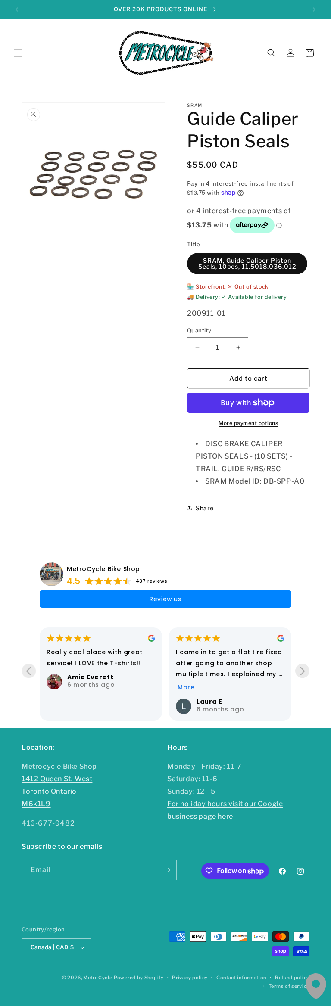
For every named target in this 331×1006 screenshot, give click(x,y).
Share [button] (205, 508)
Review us (165, 599)
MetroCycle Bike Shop (103, 569)
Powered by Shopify (139, 978)
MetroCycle (97, 978)
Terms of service (289, 986)
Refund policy (292, 978)
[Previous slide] (29, 671)
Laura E (209, 702)
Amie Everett (90, 677)
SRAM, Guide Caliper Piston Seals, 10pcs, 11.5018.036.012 (247, 263)
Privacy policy (190, 978)
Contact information (241, 978)
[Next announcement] (314, 9)
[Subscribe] (166, 870)
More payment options (248, 423)
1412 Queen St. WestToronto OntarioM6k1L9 (57, 791)
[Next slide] (302, 671)
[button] (18, 52)
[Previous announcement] (16, 9)
